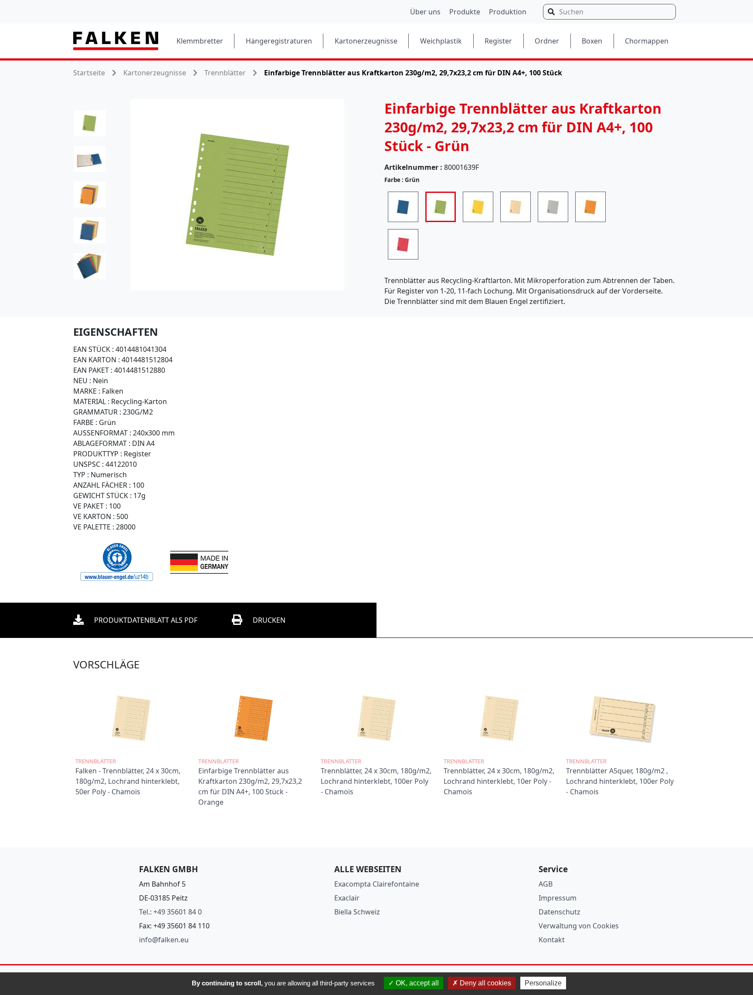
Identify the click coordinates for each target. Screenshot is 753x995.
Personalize (543, 983)
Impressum (558, 898)
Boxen (592, 41)
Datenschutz (559, 912)
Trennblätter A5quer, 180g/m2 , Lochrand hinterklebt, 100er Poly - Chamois (620, 781)
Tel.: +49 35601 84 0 (170, 912)
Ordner (547, 41)
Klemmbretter (199, 41)
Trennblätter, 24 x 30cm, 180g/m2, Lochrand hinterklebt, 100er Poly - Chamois (376, 781)
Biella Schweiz (357, 912)
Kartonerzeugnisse (366, 41)
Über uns (425, 12)
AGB (546, 884)
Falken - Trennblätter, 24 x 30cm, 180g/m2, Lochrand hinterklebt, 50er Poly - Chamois (127, 781)
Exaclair (347, 898)
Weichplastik (441, 41)
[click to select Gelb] (478, 207)
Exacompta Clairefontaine (376, 884)
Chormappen (646, 41)
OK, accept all (416, 983)
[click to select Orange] (590, 207)
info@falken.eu (164, 939)
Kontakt (552, 939)
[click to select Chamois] (515, 207)
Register (498, 41)
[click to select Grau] (553, 207)
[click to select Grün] (441, 207)
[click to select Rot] (403, 244)
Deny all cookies (484, 983)
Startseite (89, 73)
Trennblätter (225, 73)
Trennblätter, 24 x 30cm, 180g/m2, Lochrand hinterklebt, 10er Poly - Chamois (499, 781)
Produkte (464, 12)
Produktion (507, 12)
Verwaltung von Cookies (579, 926)
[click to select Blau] (403, 207)
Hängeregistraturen (279, 41)
